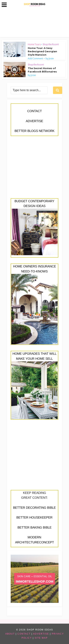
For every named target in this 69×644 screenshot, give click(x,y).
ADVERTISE (34, 121)
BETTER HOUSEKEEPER (34, 517)
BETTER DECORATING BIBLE (34, 507)
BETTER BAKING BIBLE (34, 527)
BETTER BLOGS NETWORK (34, 131)
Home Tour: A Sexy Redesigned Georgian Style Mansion (42, 51)
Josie (51, 58)
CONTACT (34, 111)
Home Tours (34, 44)
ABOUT (10, 634)
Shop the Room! (51, 44)
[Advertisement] (35, 169)
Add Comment (35, 58)
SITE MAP (41, 638)
